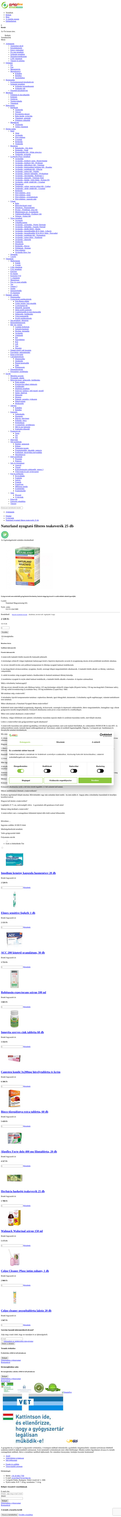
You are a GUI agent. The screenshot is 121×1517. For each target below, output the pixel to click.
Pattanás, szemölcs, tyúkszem (26, 399)
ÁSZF (8, 1456)
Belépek (4, 1358)
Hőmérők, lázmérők (22, 308)
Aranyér (18, 465)
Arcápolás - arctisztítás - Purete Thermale (30, 225)
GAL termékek (16, 269)
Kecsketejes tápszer (22, 114)
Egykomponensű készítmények (22, 82)
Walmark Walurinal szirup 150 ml (22, 1231)
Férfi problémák (16, 457)
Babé (12, 131)
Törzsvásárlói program (14, 1466)
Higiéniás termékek (22, 389)
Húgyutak (14, 440)
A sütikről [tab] (96, 742)
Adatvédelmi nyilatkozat (15, 1458)
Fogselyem (19, 484)
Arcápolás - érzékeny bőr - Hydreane (29, 163)
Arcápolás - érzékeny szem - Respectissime (31, 161)
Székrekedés (19, 414)
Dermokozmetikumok (18, 56)
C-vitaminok (15, 278)
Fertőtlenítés (19, 386)
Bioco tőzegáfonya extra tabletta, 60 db (24, 1111)
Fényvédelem (20, 137)
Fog (11, 67)
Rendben (95, 780)
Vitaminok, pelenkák (23, 118)
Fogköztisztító (20, 491)
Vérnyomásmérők (21, 316)
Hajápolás (19, 142)
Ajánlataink (10, 44)
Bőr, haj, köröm (16, 325)
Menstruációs (15, 69)
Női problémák (16, 442)
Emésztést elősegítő (22, 429)
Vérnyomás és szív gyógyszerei (27, 472)
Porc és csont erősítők (18, 282)
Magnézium (14, 280)
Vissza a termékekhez (9, 1515)
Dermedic (14, 254)
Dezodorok (19, 184)
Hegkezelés (19, 403)
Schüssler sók (20, 88)
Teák (17, 365)
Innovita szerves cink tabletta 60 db (22, 1032)
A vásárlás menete (12, 19)
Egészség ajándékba (17, 501)
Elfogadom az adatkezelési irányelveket (18, 1341)
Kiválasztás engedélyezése (61, 780)
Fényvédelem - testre (23, 195)
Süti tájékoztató (11, 1460)
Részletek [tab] (60, 742)
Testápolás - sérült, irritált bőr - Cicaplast (30, 188)
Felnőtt (17, 263)
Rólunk (8, 15)
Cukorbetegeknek (17, 357)
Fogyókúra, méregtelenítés (20, 352)
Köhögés (13, 97)
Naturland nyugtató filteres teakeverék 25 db (22, 520)
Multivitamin (15, 261)
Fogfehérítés (19, 489)
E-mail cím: (5, 1491)
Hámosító (18, 395)
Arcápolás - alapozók (23, 240)
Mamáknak (14, 122)
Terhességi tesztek (22, 448)
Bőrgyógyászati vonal (23, 205)
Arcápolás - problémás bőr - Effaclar (28, 169)
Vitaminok (14, 103)
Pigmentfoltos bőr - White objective (28, 152)
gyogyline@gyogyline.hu (21, 1478)
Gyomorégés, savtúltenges (25, 425)
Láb (16, 344)
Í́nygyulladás (20, 476)
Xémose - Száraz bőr (23, 216)
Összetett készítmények (19, 91)
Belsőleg (18, 76)
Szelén (12, 289)
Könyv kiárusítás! (17, 50)
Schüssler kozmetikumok (24, 86)
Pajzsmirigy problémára (19, 372)
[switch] (47, 771)
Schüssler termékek (17, 54)
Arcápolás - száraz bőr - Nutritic (27, 171)
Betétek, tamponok (22, 444)
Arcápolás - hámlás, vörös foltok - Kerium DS (32, 180)
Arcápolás (19, 135)
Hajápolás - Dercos (22, 246)
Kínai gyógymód (16, 355)
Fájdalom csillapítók (22, 120)
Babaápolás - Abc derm (24, 148)
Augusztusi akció (16, 46)
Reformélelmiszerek (17, 323)
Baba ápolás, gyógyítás (23, 116)
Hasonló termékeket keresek (19, 614)
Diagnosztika (15, 297)
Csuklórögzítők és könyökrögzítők (28, 312)
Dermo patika (11, 129)
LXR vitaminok (16, 59)
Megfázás (9, 93)
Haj (16, 337)
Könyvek (13, 499)
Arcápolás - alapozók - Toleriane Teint (29, 178)
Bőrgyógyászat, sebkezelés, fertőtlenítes (25, 380)
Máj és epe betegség (22, 427)
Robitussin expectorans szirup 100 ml (23, 992)
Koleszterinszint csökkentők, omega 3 (29, 469)
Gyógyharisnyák (21, 306)
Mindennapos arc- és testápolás (26, 212)
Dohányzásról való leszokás (20, 350)
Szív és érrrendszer (17, 463)
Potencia (18, 461)
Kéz (16, 342)
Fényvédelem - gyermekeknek (26, 197)
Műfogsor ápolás (21, 487)
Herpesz (18, 397)
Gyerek (18, 265)
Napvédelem (20, 340)
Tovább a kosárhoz (26, 1515)
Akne (17, 133)
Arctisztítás (19, 159)
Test (16, 346)
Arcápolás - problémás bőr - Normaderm (30, 235)
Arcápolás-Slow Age (23, 252)
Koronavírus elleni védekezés (26, 384)
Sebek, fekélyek (21, 393)
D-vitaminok (15, 293)
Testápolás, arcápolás (23, 154)
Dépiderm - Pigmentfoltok (25, 208)
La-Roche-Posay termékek (20, 157)
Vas (11, 284)
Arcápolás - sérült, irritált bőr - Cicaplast (30, 182)
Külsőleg (18, 74)
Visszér (18, 467)
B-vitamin (14, 274)
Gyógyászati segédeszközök (20, 299)
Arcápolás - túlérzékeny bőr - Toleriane (29, 165)
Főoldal (8, 516)
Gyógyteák (19, 497)
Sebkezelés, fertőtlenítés (24, 314)
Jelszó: (3, 1496)
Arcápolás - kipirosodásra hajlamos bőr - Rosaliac (33, 167)
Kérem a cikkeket (8, 1344)
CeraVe (13, 257)
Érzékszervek (15, 431)
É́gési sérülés (20, 382)
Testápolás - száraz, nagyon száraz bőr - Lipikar (33, 186)
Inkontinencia (20, 455)
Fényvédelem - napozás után (25, 199)
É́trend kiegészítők (22, 363)
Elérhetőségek (11, 21)
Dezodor (18, 348)
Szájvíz (18, 480)
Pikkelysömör (20, 401)
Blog (7, 17)
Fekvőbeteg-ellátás (22, 301)
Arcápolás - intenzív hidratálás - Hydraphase (31, 174)
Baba (17, 203)
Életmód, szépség (12, 295)
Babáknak (14, 108)
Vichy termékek (16, 218)
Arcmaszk (19, 220)
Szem (17, 433)
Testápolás (19, 144)
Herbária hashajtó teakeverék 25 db (23, 1191)
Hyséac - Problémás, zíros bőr (26, 210)
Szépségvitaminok (22, 329)
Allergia (13, 406)
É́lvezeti (18, 495)
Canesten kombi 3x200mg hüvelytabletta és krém (30, 1071)
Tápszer (18, 112)
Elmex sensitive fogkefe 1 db (18, 912)
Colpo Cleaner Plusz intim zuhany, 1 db (25, 1270)
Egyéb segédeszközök (23, 318)
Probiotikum (19, 423)
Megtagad (26, 780)
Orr (16, 435)
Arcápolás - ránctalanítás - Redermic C (29, 176)
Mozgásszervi (15, 71)
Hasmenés (19, 416)
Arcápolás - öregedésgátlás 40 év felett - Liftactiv (33, 231)
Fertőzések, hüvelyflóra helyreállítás (28, 452)
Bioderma (14, 146)
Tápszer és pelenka (17, 61)
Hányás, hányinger (22, 418)
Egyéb (8, 374)
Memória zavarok (17, 376)
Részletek (26, 887)
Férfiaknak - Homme (23, 248)
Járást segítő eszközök (23, 310)
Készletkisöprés (16, 48)
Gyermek (18, 140)
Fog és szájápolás (16, 474)
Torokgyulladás (16, 101)
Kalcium (13, 271)
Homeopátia (10, 80)
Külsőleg (18, 408)
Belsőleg (18, 410)
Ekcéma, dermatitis (22, 331)
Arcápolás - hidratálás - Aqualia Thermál (30, 227)
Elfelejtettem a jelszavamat (11, 1360)
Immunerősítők (16, 291)
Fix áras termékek (17, 52)
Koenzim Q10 (15, 276)
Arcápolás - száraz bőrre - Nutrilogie (28, 237)
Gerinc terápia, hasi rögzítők (25, 303)
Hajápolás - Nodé (21, 150)
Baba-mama (10, 105)
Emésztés (13, 412)
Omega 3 (13, 286)
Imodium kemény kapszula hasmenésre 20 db (28, 873)
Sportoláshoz (20, 78)
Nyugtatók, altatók (17, 378)
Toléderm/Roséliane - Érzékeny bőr (28, 214)
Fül (16, 438)
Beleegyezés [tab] (25, 742)
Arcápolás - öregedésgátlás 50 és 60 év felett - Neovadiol (36, 233)
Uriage (12, 201)
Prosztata (18, 459)
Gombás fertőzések (22, 327)
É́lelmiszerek (20, 367)
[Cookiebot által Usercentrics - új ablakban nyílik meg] (101, 735)
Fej (11, 65)
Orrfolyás (13, 99)
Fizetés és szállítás (12, 1464)
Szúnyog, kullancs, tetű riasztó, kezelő (29, 391)
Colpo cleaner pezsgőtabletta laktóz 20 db (26, 1310)
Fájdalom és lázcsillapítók (20, 95)
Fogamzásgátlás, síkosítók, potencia (28, 450)
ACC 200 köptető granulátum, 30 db (23, 952)
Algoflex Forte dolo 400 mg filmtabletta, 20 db (29, 1151)
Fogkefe (18, 482)
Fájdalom (9, 63)
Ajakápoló (19, 335)
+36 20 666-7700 (17, 1476)
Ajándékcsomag (21, 223)
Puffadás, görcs (21, 421)
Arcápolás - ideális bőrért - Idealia (27, 229)
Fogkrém (18, 478)
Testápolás (19, 110)
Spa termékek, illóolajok (19, 320)
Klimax (18, 446)
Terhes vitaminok (21, 127)
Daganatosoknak (16, 369)
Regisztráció (5, 1362)
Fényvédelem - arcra (22, 193)
